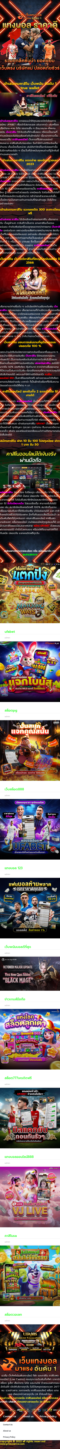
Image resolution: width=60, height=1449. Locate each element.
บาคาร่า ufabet (8, 1402)
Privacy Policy (48, 1416)
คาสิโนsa (11, 1235)
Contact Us (9, 1416)
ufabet (10, 631)
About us (28, 1416)
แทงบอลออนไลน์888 (19, 1156)
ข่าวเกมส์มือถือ (15, 999)
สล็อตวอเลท (13, 1314)
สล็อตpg (11, 710)
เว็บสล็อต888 (14, 789)
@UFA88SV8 (30, 555)
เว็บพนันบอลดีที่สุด (18, 946)
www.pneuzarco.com (12, 1444)
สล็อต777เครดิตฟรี (18, 1078)
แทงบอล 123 (14, 868)
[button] (30, 6)
